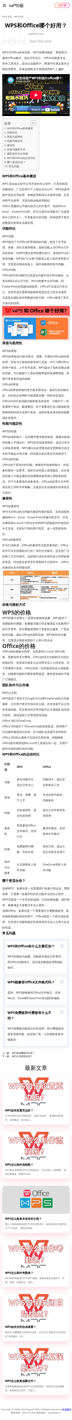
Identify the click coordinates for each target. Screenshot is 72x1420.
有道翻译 (66, 1409)
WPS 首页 (7, 16)
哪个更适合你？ (16, 162)
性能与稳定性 (15, 141)
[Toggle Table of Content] (31, 123)
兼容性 (11, 145)
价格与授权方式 (16, 149)
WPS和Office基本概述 (20, 128)
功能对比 (12, 132)
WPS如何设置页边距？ (19, 1110)
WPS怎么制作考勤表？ (19, 1273)
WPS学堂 (19, 16)
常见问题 (14, 166)
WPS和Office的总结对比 (21, 158)
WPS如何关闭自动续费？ (20, 1327)
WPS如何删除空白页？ (23, 1052)
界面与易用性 (15, 136)
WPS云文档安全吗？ (22, 1056)
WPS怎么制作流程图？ (19, 1164)
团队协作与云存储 (17, 153)
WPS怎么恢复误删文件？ (20, 1381)
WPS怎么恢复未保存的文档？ (23, 1219)
